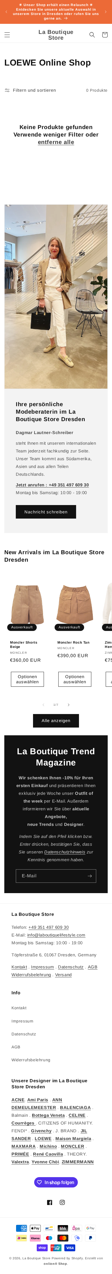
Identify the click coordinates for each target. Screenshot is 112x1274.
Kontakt (19, 966)
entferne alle (56, 142)
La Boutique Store (36, 1258)
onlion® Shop (55, 1263)
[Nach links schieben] (43, 705)
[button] (7, 34)
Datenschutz (71, 966)
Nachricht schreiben (45, 511)
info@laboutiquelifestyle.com (56, 935)
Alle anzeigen (56, 720)
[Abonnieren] (89, 876)
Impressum (42, 966)
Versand (63, 974)
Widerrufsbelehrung (31, 974)
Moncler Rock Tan (73, 642)
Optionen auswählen (27, 679)
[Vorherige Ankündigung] (6, 11)
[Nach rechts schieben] (68, 705)
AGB (93, 966)
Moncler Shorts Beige (23, 644)
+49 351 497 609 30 (48, 927)
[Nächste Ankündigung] (105, 11)
